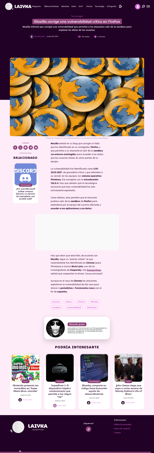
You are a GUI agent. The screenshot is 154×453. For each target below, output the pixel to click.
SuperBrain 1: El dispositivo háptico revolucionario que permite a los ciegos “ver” (59, 391)
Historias (65, 6)
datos (69, 301)
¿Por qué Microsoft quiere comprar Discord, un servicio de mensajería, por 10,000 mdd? (25, 194)
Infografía (111, 6)
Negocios (36, 6)
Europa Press (94, 270)
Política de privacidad (122, 424)
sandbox (56, 307)
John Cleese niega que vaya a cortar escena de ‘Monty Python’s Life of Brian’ (128, 389)
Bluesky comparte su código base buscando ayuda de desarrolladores (94, 389)
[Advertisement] (77, 48)
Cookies (117, 432)
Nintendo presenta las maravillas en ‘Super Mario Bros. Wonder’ (25, 388)
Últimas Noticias (51, 6)
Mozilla (94, 301)
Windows (92, 307)
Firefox (81, 301)
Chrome (56, 301)
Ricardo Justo (77, 324)
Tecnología (99, 6)
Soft (81, 6)
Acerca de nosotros (122, 428)
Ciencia (89, 6)
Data (73, 6)
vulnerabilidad (74, 307)
